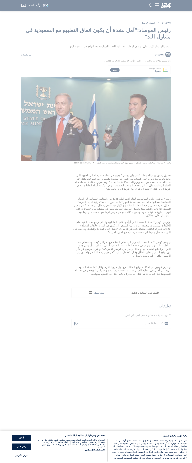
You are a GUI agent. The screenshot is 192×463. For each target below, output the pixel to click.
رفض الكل (21, 446)
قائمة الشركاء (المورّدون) (94, 450)
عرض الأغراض (21, 455)
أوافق (21, 438)
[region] (96, 447)
